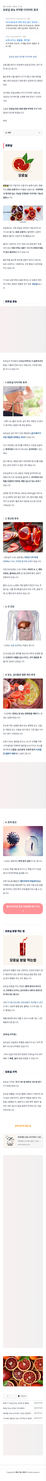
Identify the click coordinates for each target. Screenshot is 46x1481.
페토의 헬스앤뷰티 (20, 1472)
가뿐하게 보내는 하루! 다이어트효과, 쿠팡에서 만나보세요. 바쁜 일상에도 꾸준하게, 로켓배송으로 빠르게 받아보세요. (23, 27)
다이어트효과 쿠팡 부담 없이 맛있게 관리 (23, 22)
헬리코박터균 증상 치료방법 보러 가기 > (23, 908)
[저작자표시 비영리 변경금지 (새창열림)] (39, 1397)
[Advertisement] (23, 1251)
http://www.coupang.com (16, 19)
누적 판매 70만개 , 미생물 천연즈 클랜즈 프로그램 (22, 44)
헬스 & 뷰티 (7, 7)
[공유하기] (13, 1396)
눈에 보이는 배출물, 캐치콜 (18, 40)
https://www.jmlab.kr (14, 37)
